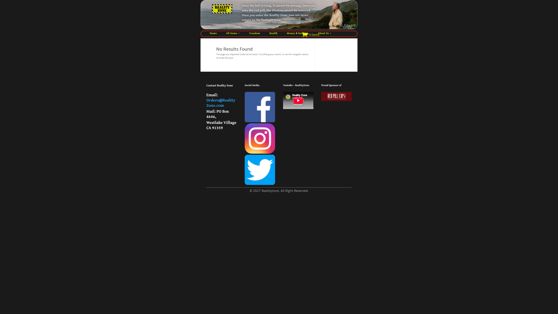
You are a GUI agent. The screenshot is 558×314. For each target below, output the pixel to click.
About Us (323, 33)
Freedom (254, 33)
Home (213, 33)
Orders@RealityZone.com (220, 102)
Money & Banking (298, 33)
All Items (231, 33)
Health (273, 33)
